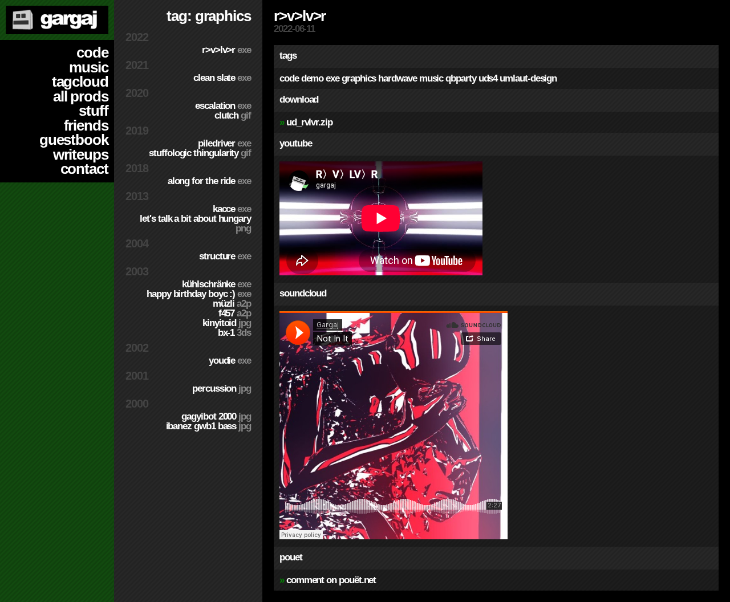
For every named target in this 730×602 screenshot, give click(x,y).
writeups (80, 154)
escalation (223, 105)
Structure (225, 256)
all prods (80, 96)
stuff (93, 111)
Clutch (232, 115)
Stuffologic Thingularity (200, 153)
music (88, 67)
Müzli (232, 303)
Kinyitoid (226, 323)
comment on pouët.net (331, 580)
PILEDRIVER (224, 143)
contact (84, 169)
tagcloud (80, 82)
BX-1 (234, 332)
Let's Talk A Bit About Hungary (195, 223)
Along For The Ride (209, 181)
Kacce (232, 209)
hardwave (397, 78)
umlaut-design (528, 78)
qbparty (460, 78)
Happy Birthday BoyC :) (199, 293)
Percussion (221, 388)
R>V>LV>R (226, 49)
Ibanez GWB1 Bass (208, 426)
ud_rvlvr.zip (309, 122)
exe (332, 78)
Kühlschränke (216, 284)
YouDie (230, 360)
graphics (359, 78)
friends (86, 125)
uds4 (488, 78)
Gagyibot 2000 (216, 416)
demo (312, 78)
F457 (234, 313)
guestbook (73, 140)
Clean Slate (222, 77)
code (92, 52)
